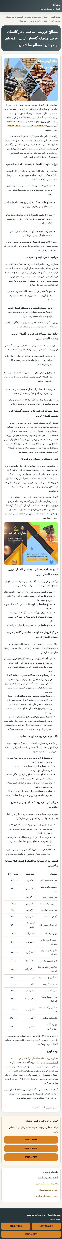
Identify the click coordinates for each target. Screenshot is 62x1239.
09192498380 (40, 125)
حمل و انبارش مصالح (48, 1190)
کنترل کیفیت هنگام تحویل (46, 1183)
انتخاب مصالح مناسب (48, 1177)
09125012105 (13, 125)
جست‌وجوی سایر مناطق (47, 1196)
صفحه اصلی (55, 17)
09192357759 (13, 121)
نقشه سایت (55, 1219)
